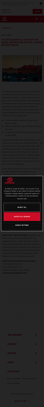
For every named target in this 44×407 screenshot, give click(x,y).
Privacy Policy (20, 198)
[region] (22, 203)
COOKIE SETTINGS (22, 225)
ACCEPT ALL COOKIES (22, 216)
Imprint (25, 198)
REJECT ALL (22, 207)
